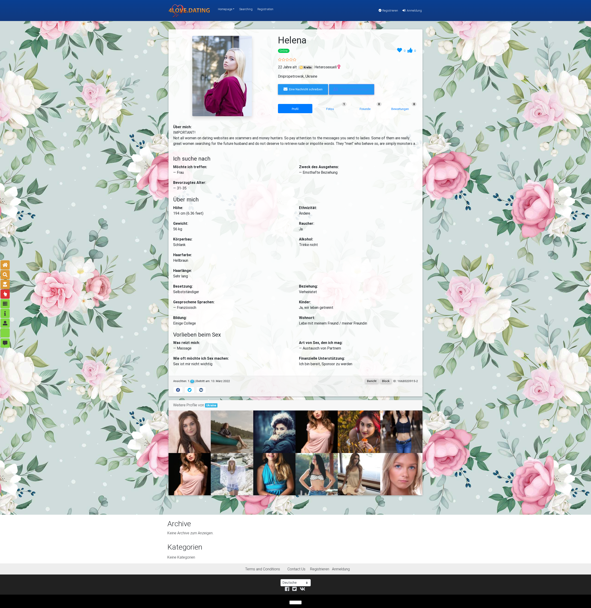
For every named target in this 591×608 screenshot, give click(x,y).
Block (386, 381)
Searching (246, 9)
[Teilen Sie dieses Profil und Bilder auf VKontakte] (201, 390)
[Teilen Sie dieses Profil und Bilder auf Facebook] (178, 390)
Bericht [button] (372, 381)
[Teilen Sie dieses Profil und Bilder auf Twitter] (189, 390)
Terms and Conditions (262, 569)
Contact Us (296, 569)
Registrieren (390, 10)
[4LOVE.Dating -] (189, 10)
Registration (265, 9)
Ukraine (211, 405)
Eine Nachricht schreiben (305, 89)
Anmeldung (414, 10)
